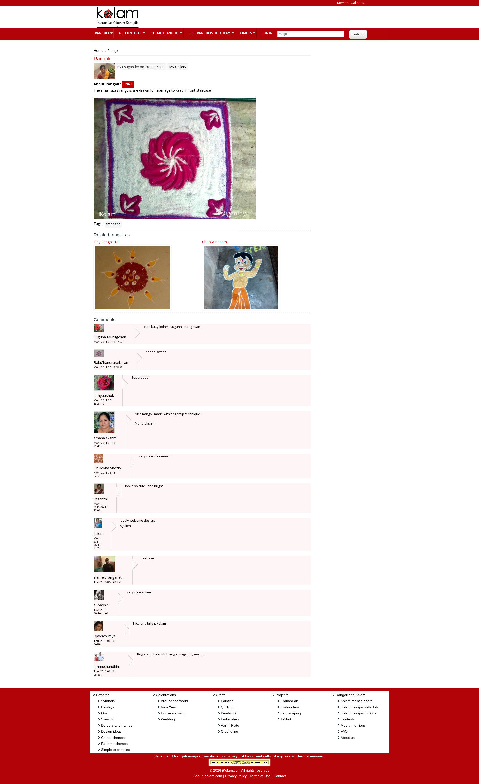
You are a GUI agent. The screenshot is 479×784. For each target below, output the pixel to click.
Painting (227, 701)
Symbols (108, 701)
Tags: (98, 223)
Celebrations (166, 695)
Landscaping (291, 713)
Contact (280, 776)
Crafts (243, 33)
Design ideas (111, 731)
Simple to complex (115, 750)
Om (104, 713)
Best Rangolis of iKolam (207, 33)
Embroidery (230, 719)
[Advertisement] (235, 17)
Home (99, 50)
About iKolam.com (207, 776)
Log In (267, 33)
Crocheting (229, 731)
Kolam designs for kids (358, 713)
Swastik (107, 719)
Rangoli (99, 33)
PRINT (127, 84)
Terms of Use (260, 776)
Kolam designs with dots (360, 707)
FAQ (344, 731)
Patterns (102, 695)
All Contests (127, 33)
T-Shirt (286, 719)
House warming (173, 713)
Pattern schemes (114, 744)
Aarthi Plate (230, 725)
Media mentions (353, 725)
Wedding (168, 719)
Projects (282, 695)
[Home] (117, 27)
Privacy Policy (236, 776)
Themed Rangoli (162, 33)
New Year (168, 707)
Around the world (174, 701)
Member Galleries (350, 2)
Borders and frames (116, 725)
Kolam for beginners (356, 701)
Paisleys (107, 707)
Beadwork (229, 713)
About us (348, 738)
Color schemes (113, 738)
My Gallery (177, 66)
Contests (348, 719)
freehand (113, 224)
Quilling (227, 707)
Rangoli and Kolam (350, 695)
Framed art (289, 701)
